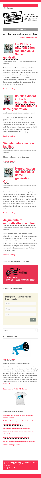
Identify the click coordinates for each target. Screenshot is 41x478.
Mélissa (7, 61)
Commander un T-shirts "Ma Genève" (15, 389)
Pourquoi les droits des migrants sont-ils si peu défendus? (18, 433)
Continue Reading (9, 89)
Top (38, 475)
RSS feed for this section (28, 37)
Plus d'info (6, 383)
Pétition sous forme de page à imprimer (16, 437)
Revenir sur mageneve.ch (11, 445)
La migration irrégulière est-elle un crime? (17, 428)
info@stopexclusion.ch (12, 468)
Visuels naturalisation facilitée (18, 144)
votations (6, 63)
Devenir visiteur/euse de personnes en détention (19, 441)
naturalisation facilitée (29, 61)
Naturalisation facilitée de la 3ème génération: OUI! (19, 174)
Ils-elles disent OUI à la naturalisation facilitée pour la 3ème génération (20, 102)
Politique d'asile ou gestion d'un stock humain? (18, 421)
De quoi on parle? (9, 359)
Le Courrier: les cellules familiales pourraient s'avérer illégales (18, 416)
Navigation (19, 29)
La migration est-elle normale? (13, 424)
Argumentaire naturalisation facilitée (19, 221)
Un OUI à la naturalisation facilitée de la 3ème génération (19, 50)
